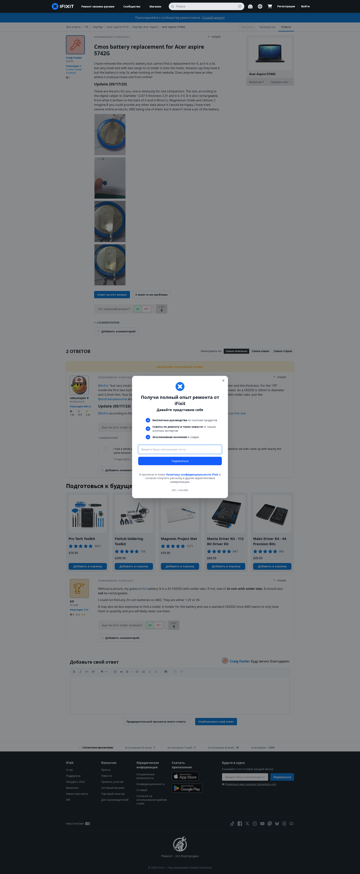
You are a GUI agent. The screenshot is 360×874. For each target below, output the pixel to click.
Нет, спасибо (180, 490)
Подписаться (180, 461)
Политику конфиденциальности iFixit (192, 474)
